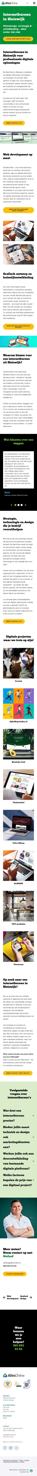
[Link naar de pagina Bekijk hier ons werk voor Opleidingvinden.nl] (18, 703)
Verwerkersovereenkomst (11, 1462)
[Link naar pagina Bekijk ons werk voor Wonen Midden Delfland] (18, 663)
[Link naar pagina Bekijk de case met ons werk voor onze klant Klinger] (18, 865)
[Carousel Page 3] (22, 505)
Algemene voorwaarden (10, 1460)
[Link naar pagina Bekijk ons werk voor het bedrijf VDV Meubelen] (18, 906)
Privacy (21, 1460)
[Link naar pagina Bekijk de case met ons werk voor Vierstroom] (18, 946)
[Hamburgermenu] (34, 3)
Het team (6, 1407)
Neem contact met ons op (17, 1073)
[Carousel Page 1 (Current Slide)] (15, 505)
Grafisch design (8, 1400)
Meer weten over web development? (18, 210)
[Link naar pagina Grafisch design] (26, 1297)
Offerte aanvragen (14, 1274)
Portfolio (6, 1409)
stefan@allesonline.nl (12, 1263)
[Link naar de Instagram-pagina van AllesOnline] (10, 1447)
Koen (7, 492)
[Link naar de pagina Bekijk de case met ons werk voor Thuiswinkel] (18, 784)
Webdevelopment (9, 1398)
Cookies (26, 1460)
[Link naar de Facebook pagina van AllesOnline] (4, 1447)
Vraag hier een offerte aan (18, 39)
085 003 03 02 (9, 1266)
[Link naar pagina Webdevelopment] (10, 1297)
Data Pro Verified (9, 1411)
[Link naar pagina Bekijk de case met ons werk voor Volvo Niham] (18, 825)
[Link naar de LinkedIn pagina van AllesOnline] (16, 1447)
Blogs (5, 1418)
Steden (22, 1462)
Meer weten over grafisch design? (18, 326)
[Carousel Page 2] (18, 505)
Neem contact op (14, 123)
